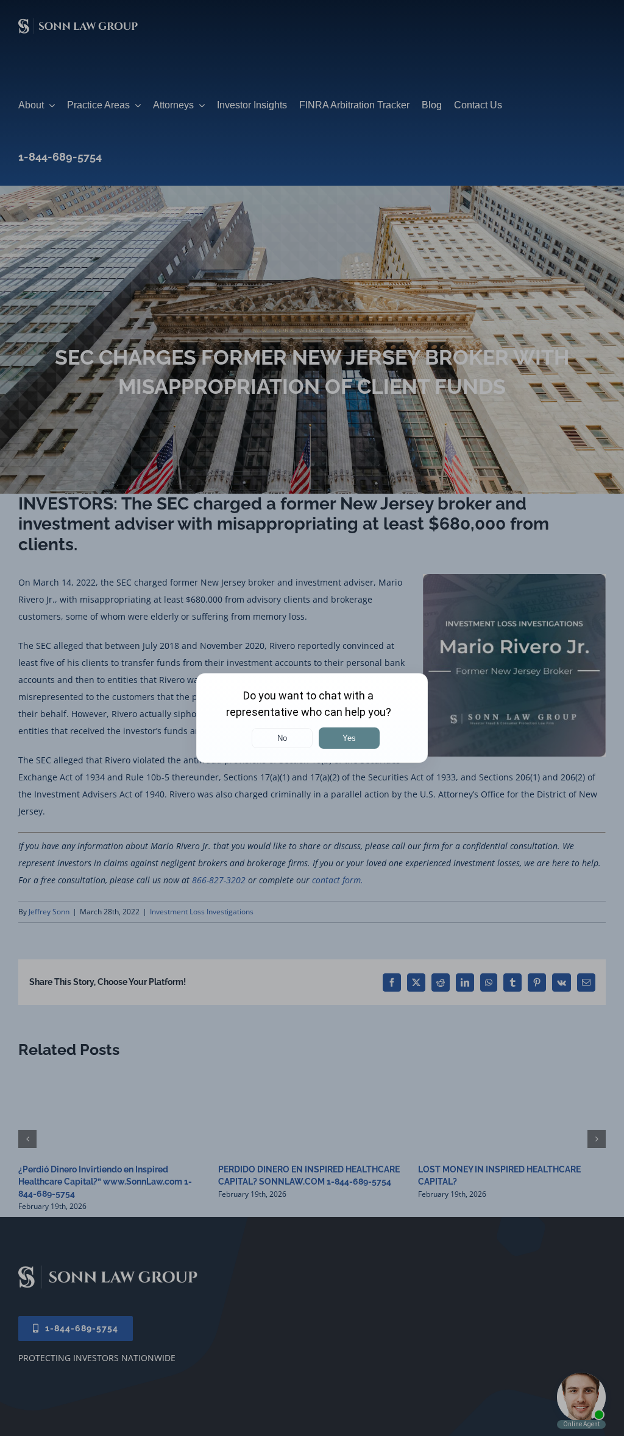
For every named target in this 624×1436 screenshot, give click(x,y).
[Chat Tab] (312, 718)
